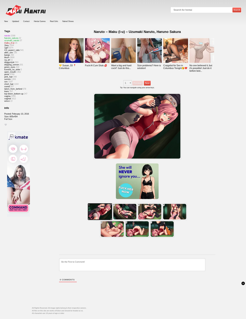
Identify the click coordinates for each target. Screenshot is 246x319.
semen (7, 79)
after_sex (8, 52)
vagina (7, 96)
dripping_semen (11, 64)
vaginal (7, 98)
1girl (6, 47)
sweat (7, 86)
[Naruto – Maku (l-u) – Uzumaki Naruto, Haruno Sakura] (137, 126)
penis (6, 74)
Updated (15, 21)
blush (6, 57)
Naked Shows (68, 21)
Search (237, 10)
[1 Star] (5, 124)
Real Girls (54, 21)
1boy (6, 45)
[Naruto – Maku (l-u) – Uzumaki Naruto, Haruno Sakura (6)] (124, 211)
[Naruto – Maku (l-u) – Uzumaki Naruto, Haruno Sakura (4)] (174, 211)
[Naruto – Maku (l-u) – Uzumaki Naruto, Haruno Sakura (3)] (112, 229)
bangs (7, 55)
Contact (26, 21)
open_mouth (10, 72)
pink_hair (8, 77)
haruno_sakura (11, 38)
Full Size (8, 119)
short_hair (9, 84)
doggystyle (9, 62)
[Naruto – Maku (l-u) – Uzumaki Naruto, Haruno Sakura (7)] (99, 211)
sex (6, 81)
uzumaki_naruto (11, 40)
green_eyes (9, 67)
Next (147, 83)
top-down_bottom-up (13, 93)
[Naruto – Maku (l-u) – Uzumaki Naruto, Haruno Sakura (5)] (149, 211)
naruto (7, 35)
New (6, 21)
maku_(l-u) (9, 43)
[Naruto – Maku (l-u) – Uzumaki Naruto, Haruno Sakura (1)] (162, 229)
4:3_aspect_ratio (12, 50)
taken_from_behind (13, 89)
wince (7, 101)
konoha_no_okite (12, 69)
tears (6, 91)
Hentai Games (40, 21)
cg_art (7, 60)
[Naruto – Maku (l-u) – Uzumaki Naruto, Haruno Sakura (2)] (137, 229)
